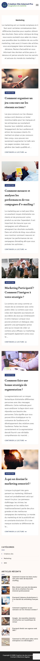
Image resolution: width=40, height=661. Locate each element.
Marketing (10, 93)
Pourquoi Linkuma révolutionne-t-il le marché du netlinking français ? (25, 599)
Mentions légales (23, 657)
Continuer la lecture (14, 152)
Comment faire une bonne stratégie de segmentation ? (16, 385)
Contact (13, 657)
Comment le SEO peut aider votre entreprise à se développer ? (25, 640)
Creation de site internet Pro (26, 655)
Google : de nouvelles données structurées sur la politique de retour (23, 620)
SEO (5, 563)
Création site (8, 554)
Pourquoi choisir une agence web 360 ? (24, 629)
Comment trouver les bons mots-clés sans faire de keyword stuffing (24, 579)
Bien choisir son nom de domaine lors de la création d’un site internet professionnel (24, 589)
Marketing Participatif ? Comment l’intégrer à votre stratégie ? (19, 292)
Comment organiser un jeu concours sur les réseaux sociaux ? (19, 102)
